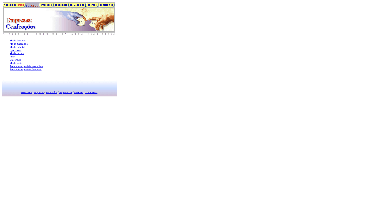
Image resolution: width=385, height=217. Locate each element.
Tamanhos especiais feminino (26, 69)
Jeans (12, 56)
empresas (39, 92)
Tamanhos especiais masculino (26, 66)
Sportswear (15, 50)
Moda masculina (19, 43)
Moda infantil (17, 46)
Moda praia (16, 62)
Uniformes (15, 59)
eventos (78, 92)
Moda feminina (18, 40)
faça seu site (65, 92)
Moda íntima (17, 53)
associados (51, 92)
